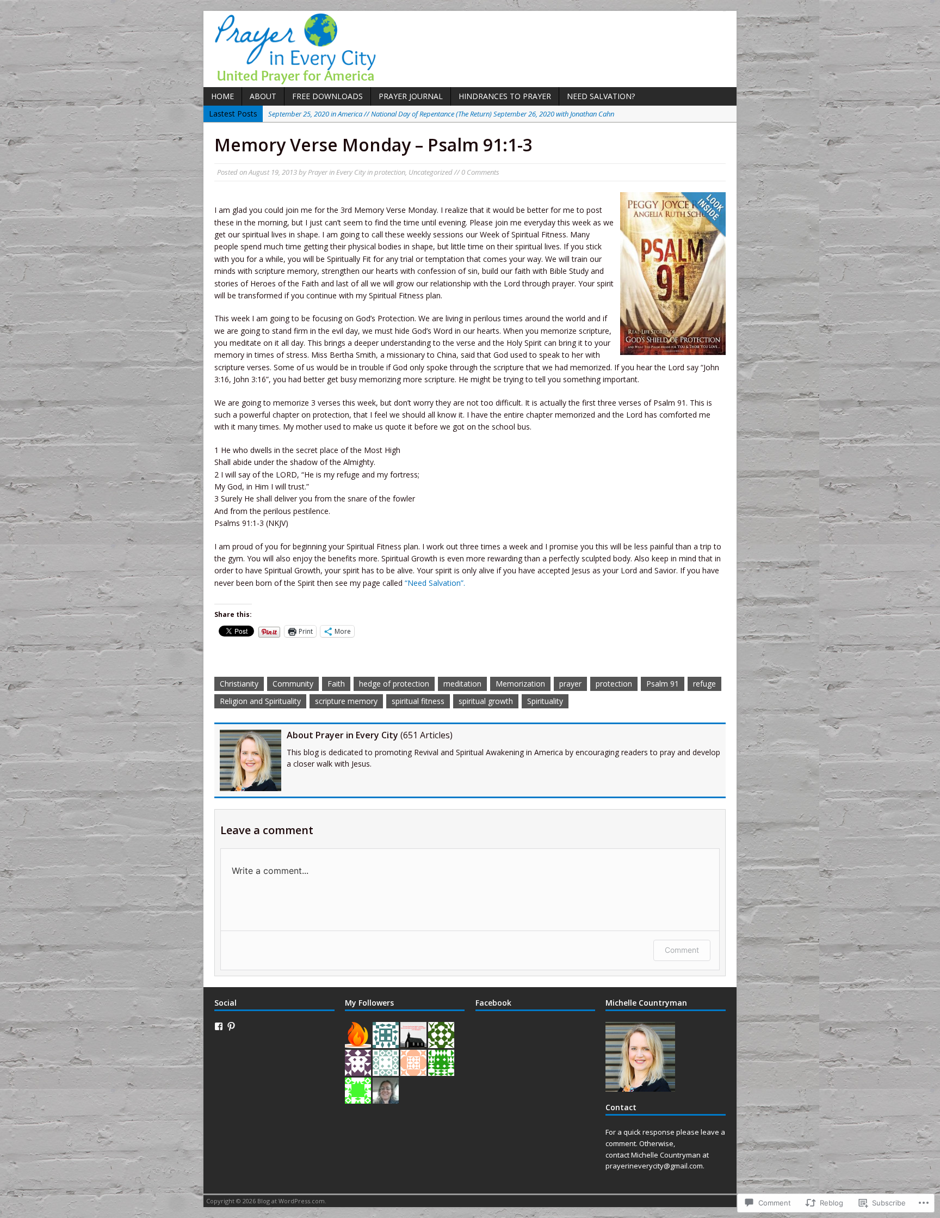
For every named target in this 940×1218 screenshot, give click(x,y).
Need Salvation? (601, 96)
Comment (682, 949)
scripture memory (346, 701)
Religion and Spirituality (260, 701)
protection (389, 172)
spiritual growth (486, 701)
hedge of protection (394, 683)
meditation (462, 683)
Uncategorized (431, 172)
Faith (336, 683)
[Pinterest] (231, 1026)
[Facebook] (218, 1026)
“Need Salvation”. (435, 583)
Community (293, 683)
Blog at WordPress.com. (291, 1201)
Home (222, 96)
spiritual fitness (418, 701)
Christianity (239, 683)
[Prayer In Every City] (470, 49)
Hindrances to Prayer (505, 96)
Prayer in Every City (337, 172)
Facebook (493, 1002)
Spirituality (545, 701)
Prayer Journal (411, 96)
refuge (704, 683)
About (263, 96)
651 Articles (426, 735)
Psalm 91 (662, 683)
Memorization (520, 683)
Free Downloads (327, 96)
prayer (570, 683)
